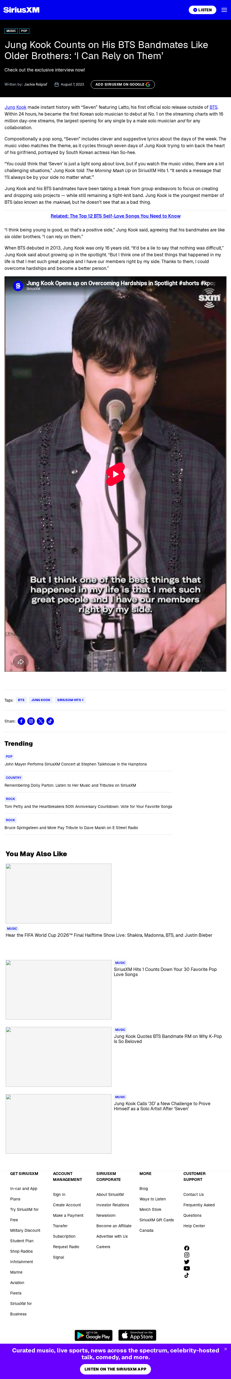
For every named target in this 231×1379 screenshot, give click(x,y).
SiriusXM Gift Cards (156, 1219)
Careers (103, 1246)
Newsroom (105, 1215)
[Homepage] (21, 10)
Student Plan (22, 1240)
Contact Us (193, 1194)
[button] (224, 9)
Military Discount (25, 1230)
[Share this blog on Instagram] (31, 721)
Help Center (194, 1225)
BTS (213, 107)
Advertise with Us (112, 1236)
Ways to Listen (152, 1199)
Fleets (15, 1293)
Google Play (94, 1335)
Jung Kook (15, 107)
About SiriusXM (110, 1194)
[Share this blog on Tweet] (41, 721)
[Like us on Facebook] (188, 1248)
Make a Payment (68, 1215)
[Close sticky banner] (226, 1349)
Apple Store (137, 1335)
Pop (24, 31)
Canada (146, 1230)
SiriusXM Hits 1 (70, 700)
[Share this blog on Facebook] (21, 721)
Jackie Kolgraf (35, 84)
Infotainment (21, 1261)
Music (11, 31)
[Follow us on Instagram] (188, 1255)
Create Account (67, 1204)
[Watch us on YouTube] (188, 1268)
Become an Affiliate (114, 1225)
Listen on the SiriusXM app (115, 1369)
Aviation (17, 1282)
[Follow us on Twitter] (188, 1261)
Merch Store (150, 1209)
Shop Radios (21, 1251)
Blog (143, 1188)
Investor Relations (112, 1204)
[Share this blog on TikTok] (50, 721)
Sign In (59, 1194)
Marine (16, 1272)
